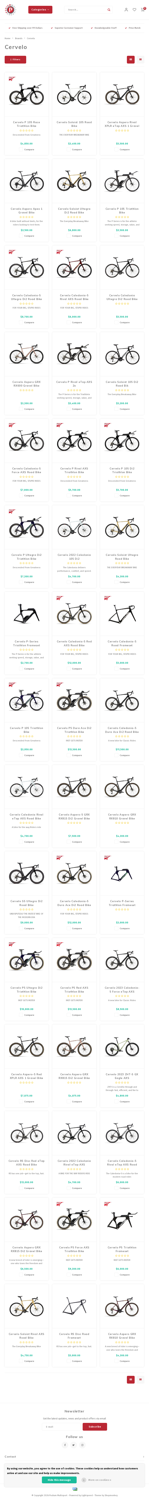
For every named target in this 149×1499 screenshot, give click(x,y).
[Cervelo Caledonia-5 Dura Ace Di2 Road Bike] (74, 873)
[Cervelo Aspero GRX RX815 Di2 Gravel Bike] (74, 1047)
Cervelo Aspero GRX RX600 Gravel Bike (26, 383)
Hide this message (59, 1479)
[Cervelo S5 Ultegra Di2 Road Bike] (27, 873)
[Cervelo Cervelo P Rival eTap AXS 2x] (74, 354)
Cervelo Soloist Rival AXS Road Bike (26, 1335)
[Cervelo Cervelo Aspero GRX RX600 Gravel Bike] (27, 354)
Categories (38, 9)
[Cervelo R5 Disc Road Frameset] (74, 1306)
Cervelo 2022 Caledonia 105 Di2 (74, 556)
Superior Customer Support (69, 28)
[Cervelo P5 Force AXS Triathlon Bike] (74, 1220)
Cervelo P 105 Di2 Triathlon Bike (122, 470)
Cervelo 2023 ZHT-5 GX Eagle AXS (122, 1076)
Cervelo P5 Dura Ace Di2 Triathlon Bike (74, 729)
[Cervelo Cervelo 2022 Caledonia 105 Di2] (74, 527)
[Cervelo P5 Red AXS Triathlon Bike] (74, 960)
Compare (29, 149)
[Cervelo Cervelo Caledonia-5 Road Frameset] (122, 614)
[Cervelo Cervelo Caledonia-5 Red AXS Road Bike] (74, 614)
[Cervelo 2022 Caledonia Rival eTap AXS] (74, 1133)
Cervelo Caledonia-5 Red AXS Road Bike (74, 643)
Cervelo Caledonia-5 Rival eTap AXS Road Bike (122, 1163)
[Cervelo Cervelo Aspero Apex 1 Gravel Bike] (27, 181)
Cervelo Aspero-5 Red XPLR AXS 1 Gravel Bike (26, 1076)
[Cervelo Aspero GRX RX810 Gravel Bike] (122, 787)
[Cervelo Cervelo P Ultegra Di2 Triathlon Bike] (27, 527)
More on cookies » (99, 1479)
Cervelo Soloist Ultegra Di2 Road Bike (74, 210)
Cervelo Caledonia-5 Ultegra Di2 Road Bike (26, 297)
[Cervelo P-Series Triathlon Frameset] (122, 873)
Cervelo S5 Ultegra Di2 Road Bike (26, 903)
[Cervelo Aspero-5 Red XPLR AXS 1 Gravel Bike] (27, 1047)
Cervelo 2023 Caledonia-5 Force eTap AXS (122, 989)
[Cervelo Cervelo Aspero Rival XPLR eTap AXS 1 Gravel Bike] (122, 94)
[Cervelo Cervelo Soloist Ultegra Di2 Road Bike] (74, 181)
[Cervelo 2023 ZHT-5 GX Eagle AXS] (122, 1047)
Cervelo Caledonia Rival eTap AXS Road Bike (26, 816)
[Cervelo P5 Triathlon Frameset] (122, 1220)
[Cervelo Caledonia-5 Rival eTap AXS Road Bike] (122, 1133)
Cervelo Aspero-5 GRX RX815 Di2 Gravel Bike (74, 816)
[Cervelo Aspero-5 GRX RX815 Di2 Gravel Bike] (74, 787)
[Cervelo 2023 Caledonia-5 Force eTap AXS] (122, 960)
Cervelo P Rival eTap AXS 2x (74, 383)
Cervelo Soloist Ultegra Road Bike (122, 556)
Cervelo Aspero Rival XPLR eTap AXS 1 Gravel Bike (122, 124)
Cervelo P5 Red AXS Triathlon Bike (74, 989)
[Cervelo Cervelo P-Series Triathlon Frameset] (27, 614)
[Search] (109, 10)
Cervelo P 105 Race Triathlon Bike (26, 124)
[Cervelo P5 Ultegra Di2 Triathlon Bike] (27, 960)
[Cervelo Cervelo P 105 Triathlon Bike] (122, 181)
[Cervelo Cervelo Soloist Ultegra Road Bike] (122, 527)
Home (7, 38)
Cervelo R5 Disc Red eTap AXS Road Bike (27, 1162)
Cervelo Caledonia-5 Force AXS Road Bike (26, 470)
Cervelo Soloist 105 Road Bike (74, 124)
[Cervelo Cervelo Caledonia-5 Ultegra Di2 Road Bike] (27, 268)
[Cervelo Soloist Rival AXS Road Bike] (27, 1306)
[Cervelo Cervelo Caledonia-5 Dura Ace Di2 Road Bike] (122, 700)
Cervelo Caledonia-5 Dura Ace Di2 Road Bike (122, 729)
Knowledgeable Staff (106, 28)
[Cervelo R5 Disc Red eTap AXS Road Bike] (27, 1133)
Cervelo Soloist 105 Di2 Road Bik (122, 383)
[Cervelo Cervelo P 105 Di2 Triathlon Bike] (122, 441)
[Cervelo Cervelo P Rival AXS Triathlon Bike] (74, 441)
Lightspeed (87, 1495)
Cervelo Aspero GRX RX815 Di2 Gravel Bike (74, 1076)
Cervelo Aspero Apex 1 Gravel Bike (26, 210)
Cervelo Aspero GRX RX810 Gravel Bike (122, 816)
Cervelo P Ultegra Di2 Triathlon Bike (26, 556)
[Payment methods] (74, 1488)
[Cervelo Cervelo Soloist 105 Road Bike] (74, 94)
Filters (16, 59)
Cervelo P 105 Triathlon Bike (122, 210)
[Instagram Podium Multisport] (82, 1445)
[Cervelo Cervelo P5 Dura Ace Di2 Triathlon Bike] (74, 700)
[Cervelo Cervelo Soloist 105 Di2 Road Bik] (122, 354)
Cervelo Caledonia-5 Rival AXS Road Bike (74, 297)
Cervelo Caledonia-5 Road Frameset (122, 643)
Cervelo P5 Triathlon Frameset (122, 1249)
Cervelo (31, 38)
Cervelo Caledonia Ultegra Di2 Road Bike (122, 297)
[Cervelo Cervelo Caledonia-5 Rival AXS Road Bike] (74, 268)
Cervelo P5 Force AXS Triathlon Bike (74, 1249)
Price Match (134, 28)
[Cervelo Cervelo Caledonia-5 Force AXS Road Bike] (27, 441)
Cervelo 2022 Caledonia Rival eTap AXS (74, 1162)
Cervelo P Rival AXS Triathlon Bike (74, 470)
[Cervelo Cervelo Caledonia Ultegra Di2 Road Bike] (122, 268)
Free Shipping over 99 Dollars (27, 28)
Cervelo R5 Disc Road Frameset (74, 1335)
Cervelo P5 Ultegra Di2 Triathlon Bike (26, 989)
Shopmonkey (111, 1495)
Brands (18, 38)
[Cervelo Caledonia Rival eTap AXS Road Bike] (27, 787)
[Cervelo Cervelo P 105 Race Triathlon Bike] (27, 94)
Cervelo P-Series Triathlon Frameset (26, 643)
